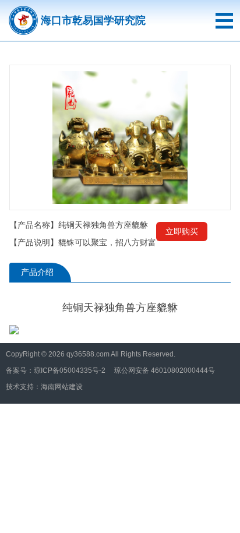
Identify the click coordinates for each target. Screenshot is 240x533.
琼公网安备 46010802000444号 (164, 370)
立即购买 (181, 231)
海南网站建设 (62, 387)
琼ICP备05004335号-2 (69, 370)
